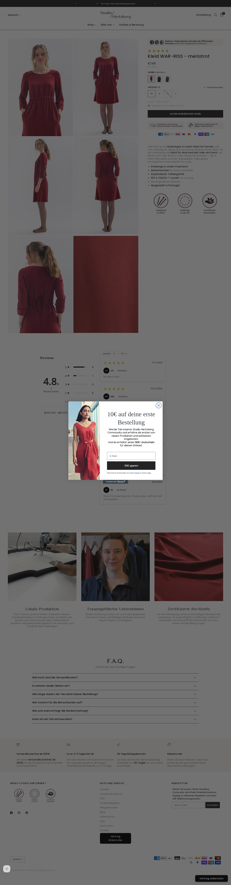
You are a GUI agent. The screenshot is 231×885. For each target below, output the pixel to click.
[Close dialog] (158, 405)
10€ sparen (131, 465)
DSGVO (137, 473)
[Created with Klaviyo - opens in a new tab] (115, 482)
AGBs (149, 473)
